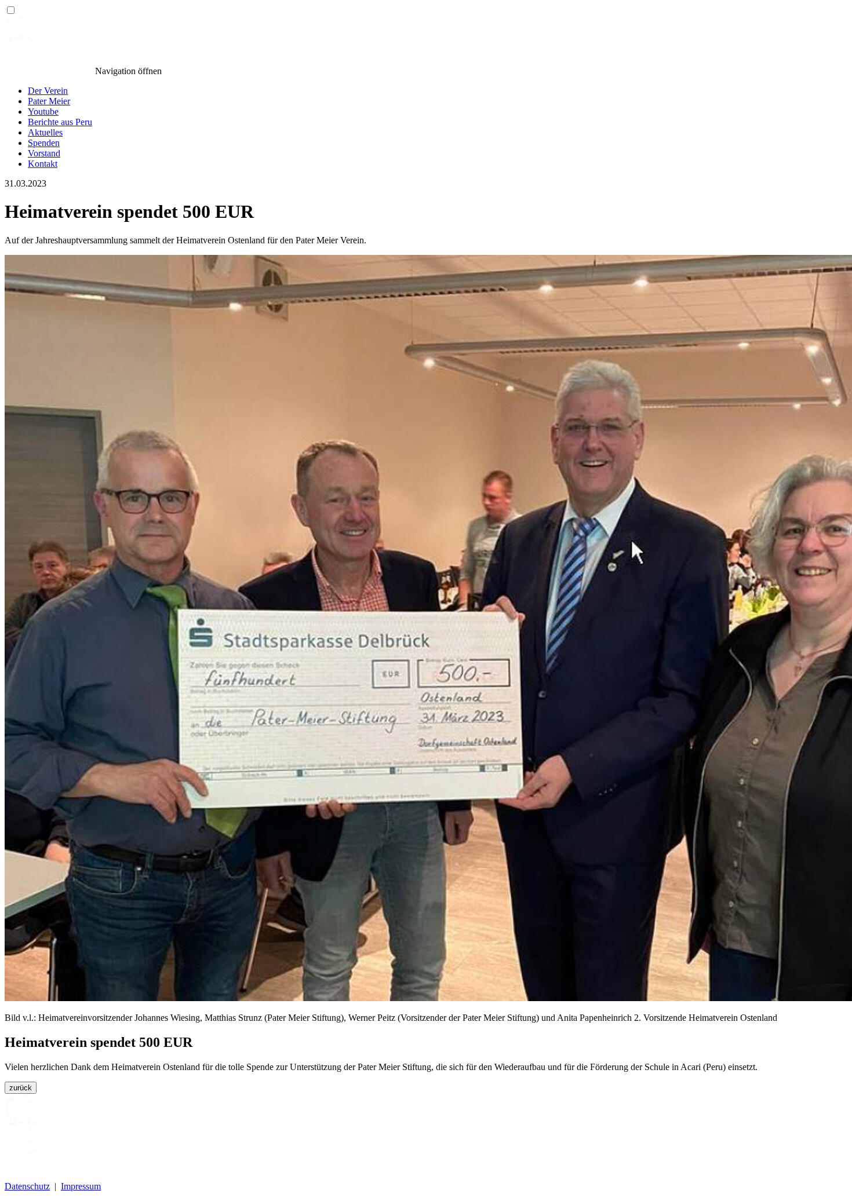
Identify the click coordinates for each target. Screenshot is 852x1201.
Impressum (81, 1186)
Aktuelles (45, 132)
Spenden (44, 143)
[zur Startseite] (49, 71)
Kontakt (42, 164)
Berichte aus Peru (60, 122)
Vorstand (44, 153)
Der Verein (48, 91)
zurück (20, 1087)
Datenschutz (27, 1186)
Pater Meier (49, 101)
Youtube (43, 111)
